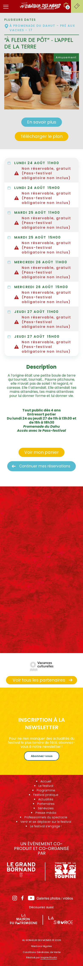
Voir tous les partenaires (39, 680)
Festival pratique (45, 795)
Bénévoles (46, 808)
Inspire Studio (48, 957)
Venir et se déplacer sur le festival (45, 822)
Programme (46, 790)
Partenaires (45, 804)
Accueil (45, 781)
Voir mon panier (41, 452)
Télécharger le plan (41, 136)
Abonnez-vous (41, 756)
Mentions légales (41, 946)
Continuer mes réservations (44, 466)
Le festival (46, 786)
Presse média (45, 813)
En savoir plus (41, 122)
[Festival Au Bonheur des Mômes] (40, 6)
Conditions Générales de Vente (41, 952)
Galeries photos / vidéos (55, 898)
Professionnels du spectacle (45, 817)
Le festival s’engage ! (46, 826)
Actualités (45, 799)
